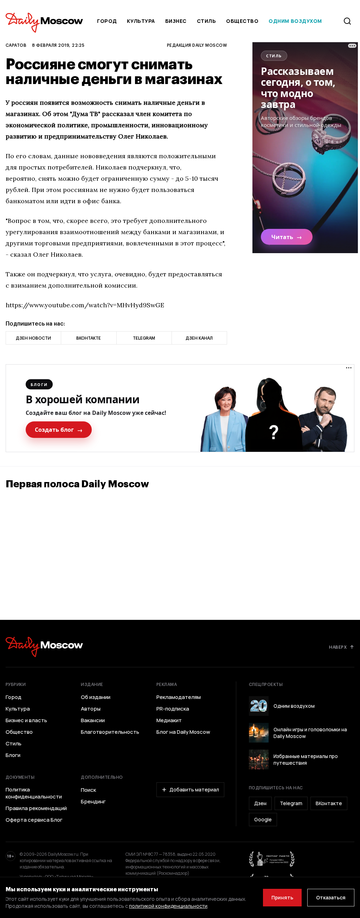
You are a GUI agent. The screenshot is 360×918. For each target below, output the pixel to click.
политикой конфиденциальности (168, 906)
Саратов (16, 45)
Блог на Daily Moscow (183, 732)
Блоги (13, 755)
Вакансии (93, 720)
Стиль (206, 21)
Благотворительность (110, 732)
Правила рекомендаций (36, 808)
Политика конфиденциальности (34, 793)
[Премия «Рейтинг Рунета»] (272, 859)
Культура (141, 21)
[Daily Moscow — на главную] (44, 647)
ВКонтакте (329, 803)
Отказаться (331, 897)
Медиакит (169, 720)
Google (263, 819)
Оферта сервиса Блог (34, 819)
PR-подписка (172, 708)
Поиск (88, 790)
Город (107, 21)
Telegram (291, 803)
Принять (282, 897)
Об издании (95, 697)
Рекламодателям (178, 697)
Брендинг (93, 801)
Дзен (260, 803)
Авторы (91, 708)
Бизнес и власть (26, 720)
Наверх (338, 646)
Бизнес (176, 21)
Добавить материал (194, 789)
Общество (242, 21)
